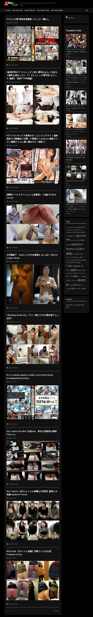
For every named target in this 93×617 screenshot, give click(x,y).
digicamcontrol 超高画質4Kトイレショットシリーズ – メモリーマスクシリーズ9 (76, 131)
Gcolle (77, 240)
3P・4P (68, 227)
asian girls (81, 227)
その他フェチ (76, 273)
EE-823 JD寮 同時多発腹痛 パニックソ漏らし (28, 19)
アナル (83, 273)
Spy (81, 260)
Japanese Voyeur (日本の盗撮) (75, 248)
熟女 (70, 288)
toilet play (77, 262)
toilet (84, 260)
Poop (77, 254)
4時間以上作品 (73, 227)
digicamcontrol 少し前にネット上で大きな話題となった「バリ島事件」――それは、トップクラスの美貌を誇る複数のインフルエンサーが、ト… (76, 80)
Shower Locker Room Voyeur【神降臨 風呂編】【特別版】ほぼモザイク (76, 51)
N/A (73, 254)
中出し (68, 280)
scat (80, 254)
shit (81, 257)
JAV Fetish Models (57, 10)
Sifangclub (73, 260)
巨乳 (75, 285)
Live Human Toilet (43, 10)
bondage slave (69, 230)
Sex (78, 257)
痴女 (73, 288)
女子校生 (71, 285)
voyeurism (69, 273)
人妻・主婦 (75, 280)
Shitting (68, 260)
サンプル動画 (72, 276)
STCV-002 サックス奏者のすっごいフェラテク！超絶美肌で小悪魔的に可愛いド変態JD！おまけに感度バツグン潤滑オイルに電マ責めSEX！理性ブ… (32, 138)
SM (78, 260)
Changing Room (77, 230)
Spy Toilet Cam (17, 10)
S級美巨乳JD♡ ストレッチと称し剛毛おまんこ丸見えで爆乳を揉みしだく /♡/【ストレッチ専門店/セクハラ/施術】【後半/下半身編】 (32, 75)
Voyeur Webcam (29, 10)
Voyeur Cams (81, 270)
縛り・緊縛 (81, 288)
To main (7, 10)
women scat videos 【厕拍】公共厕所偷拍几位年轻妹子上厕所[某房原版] (76, 157)
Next (56, 611)
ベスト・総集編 (82, 276)
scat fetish (74, 257)
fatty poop (73, 240)
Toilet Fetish (70, 262)
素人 (76, 288)
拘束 (78, 285)
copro (73, 236)
